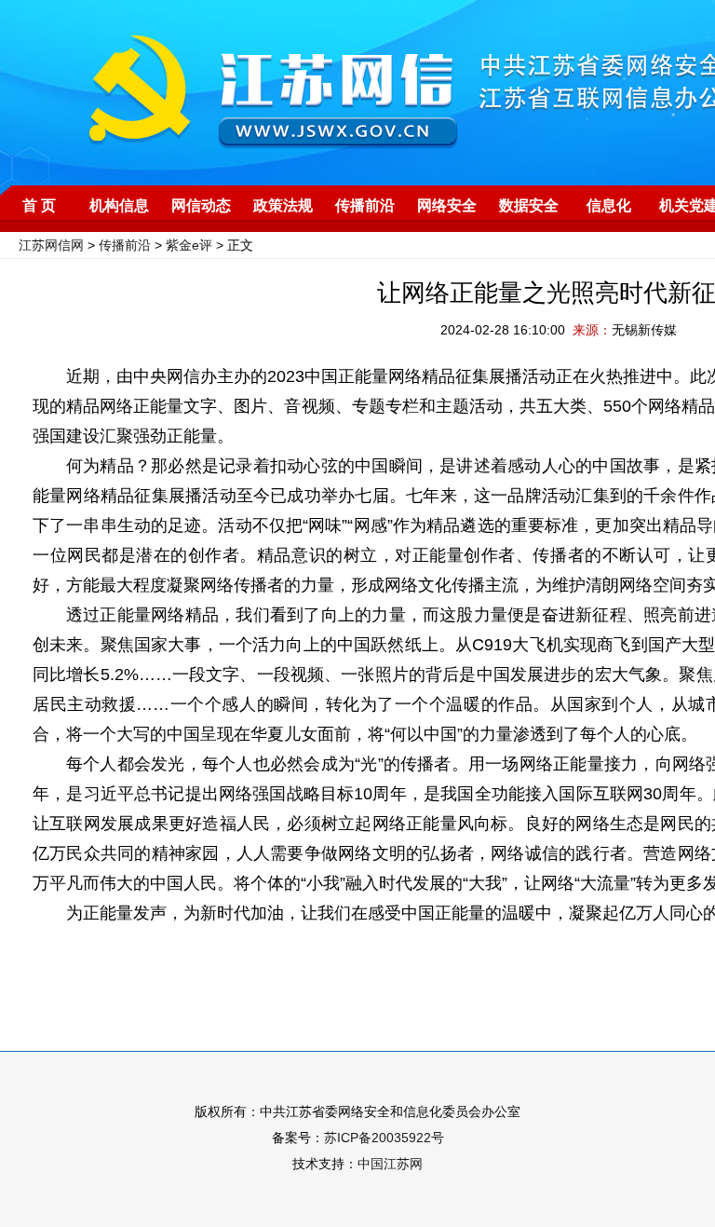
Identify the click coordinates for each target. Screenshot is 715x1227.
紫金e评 (189, 245)
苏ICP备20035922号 (384, 1137)
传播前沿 (365, 205)
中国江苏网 (390, 1163)
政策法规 (283, 205)
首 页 (39, 205)
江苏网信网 (51, 245)
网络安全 (447, 205)
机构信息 (119, 205)
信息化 (609, 205)
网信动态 (201, 205)
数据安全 (529, 205)
